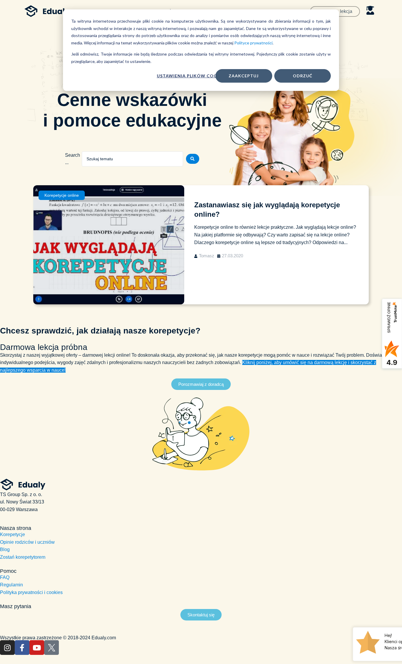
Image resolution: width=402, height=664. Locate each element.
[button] (201, 384)
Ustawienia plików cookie (190, 75)
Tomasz (206, 255)
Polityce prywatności (253, 42)
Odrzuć (302, 75)
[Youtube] (36, 647)
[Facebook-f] (22, 647)
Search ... (72, 159)
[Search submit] (192, 159)
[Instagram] (7, 647)
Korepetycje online (61, 195)
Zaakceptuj (244, 75)
